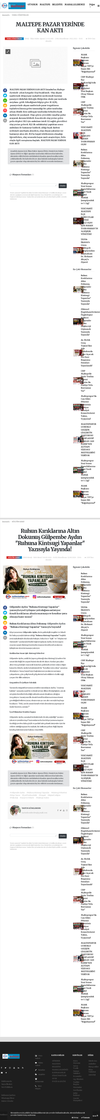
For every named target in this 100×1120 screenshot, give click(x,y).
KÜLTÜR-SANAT (18, 522)
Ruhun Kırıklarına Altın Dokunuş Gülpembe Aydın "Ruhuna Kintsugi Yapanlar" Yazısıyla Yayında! (86, 164)
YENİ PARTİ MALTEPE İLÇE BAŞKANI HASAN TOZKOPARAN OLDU (88, 136)
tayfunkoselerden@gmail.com (34, 813)
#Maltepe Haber (42, 798)
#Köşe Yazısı (15, 795)
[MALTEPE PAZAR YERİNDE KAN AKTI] (35, 65)
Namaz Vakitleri (76, 1072)
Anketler (92, 1064)
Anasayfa (6, 15)
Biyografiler (94, 1067)
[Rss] (23, 1068)
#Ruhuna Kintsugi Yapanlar (38, 793)
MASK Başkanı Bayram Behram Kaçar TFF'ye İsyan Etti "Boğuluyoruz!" (88, 63)
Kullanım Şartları (8, 1095)
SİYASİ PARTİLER (59, 1075)
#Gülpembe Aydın (17, 793)
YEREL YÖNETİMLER (20, 15)
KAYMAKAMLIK (58, 1072)
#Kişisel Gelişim (54, 795)
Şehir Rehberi (76, 1094)
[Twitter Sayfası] (6, 1068)
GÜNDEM (33, 4)
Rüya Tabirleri (92, 1071)
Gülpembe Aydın (56, 623)
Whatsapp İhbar (7, 1098)
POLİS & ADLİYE (59, 1081)
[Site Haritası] (3, 1073)
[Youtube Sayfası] (15, 1068)
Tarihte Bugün (76, 1083)
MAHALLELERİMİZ (75, 4)
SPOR (54, 1078)
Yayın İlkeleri (6, 1084)
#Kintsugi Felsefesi (59, 793)
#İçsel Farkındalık (29, 795)
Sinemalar (77, 1087)
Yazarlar (41, 1070)
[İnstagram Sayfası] (11, 1068)
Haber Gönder (7, 1101)
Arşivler (41, 1074)
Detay (75, 1118)
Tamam (86, 1118)
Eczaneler (77, 1076)
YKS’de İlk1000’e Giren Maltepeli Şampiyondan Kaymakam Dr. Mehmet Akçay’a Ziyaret (88, 250)
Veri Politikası (7, 1087)
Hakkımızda (6, 1081)
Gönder (63, 186)
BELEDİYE (57, 4)
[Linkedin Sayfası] (19, 1068)
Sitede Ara (93, 1061)
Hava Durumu (76, 1062)
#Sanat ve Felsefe (27, 798)
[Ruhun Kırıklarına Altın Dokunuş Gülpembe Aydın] (35, 583)
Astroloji (92, 1075)
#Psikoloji (14, 798)
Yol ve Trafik (75, 1067)
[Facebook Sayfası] (2, 1068)
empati (21, 688)
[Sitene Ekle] (7, 1073)
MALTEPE (45, 4)
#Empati (42, 795)
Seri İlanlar (77, 1090)
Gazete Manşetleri (77, 1099)
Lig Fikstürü (78, 1079)
